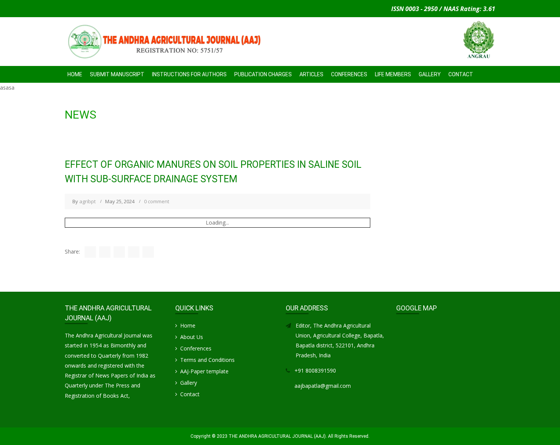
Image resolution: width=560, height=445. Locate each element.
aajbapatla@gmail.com (322, 385)
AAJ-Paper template (204, 371)
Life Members (393, 74)
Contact (460, 74)
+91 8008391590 (315, 370)
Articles (311, 74)
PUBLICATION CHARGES (263, 74)
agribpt (87, 201)
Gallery (430, 74)
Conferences (195, 348)
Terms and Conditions (207, 359)
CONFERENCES (349, 74)
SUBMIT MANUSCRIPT (117, 74)
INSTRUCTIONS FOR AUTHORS (189, 74)
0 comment (156, 201)
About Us (191, 337)
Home (74, 74)
